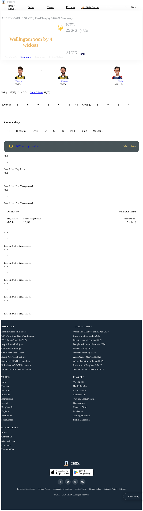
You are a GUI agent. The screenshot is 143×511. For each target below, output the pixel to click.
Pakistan (5, 386)
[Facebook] (60, 482)
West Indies (6, 415)
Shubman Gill (79, 394)
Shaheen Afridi (80, 407)
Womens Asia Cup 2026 (84, 352)
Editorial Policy (110, 489)
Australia (5, 394)
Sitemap (122, 489)
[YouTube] (82, 482)
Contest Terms (80, 489)
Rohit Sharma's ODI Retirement (16, 365)
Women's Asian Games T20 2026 (88, 369)
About (4, 432)
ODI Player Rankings (11, 348)
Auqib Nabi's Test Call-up (13, 357)
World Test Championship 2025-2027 (91, 331)
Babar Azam (79, 403)
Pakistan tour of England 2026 (87, 340)
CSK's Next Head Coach (12, 352)
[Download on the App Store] (60, 472)
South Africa (7, 419)
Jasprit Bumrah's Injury (12, 344)
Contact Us (6, 436)
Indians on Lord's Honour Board (16, 369)
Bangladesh (7, 407)
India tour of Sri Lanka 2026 (86, 336)
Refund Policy (95, 489)
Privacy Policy (44, 489)
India (3, 382)
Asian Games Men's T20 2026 (87, 357)
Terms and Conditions (26, 489)
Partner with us (8, 449)
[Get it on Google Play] (83, 472)
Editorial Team (8, 441)
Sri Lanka (5, 390)
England (5, 411)
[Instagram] (75, 482)
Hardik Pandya (80, 386)
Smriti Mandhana (81, 419)
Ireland (4, 403)
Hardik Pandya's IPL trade (13, 331)
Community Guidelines (62, 489)
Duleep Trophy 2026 (83, 348)
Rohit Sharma (79, 390)
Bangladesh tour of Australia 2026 (89, 344)
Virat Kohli (78, 382)
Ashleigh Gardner (81, 415)
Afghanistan (7, 398)
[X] (68, 482)
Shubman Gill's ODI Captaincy (15, 361)
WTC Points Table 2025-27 (14, 340)
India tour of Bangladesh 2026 (87, 365)
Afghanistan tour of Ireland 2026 (88, 361)
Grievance (6, 445)
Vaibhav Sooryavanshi (84, 398)
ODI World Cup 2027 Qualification (18, 336)
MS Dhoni (78, 411)
